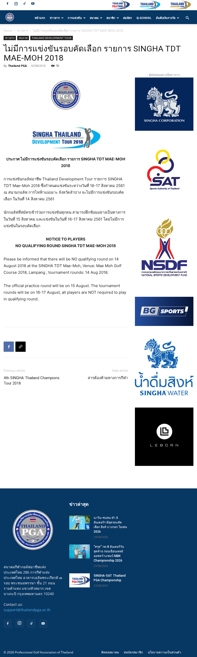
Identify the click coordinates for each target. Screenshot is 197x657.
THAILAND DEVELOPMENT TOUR (51, 38)
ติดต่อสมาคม (110, 652)
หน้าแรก (40, 18)
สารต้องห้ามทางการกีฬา (108, 378)
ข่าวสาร (55, 18)
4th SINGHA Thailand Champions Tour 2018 (32, 381)
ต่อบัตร (127, 18)
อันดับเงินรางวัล (165, 18)
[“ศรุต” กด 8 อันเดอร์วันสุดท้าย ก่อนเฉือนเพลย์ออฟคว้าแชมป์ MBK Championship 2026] (79, 551)
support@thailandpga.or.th (27, 609)
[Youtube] (33, 3)
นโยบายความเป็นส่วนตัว (164, 652)
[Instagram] (16, 3)
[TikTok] (24, 3)
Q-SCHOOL (143, 18)
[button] (187, 18)
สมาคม (94, 18)
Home (8, 30)
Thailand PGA (17, 66)
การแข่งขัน (75, 18)
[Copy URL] (20, 347)
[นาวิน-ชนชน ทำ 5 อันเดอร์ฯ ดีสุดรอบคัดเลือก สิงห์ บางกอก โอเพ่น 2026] (79, 523)
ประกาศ (23, 38)
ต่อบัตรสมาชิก (133, 652)
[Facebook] (7, 3)
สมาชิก (110, 18)
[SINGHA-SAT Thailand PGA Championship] (79, 580)
